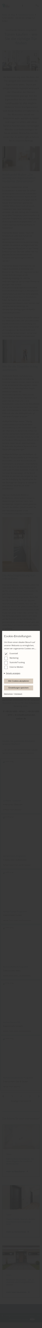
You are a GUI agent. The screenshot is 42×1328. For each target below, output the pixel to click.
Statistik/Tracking (17, 662)
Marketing (14, 658)
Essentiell (14, 653)
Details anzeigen (13, 673)
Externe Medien (16, 667)
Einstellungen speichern (19, 688)
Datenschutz (8, 694)
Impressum (18, 694)
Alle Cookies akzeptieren (18, 681)
